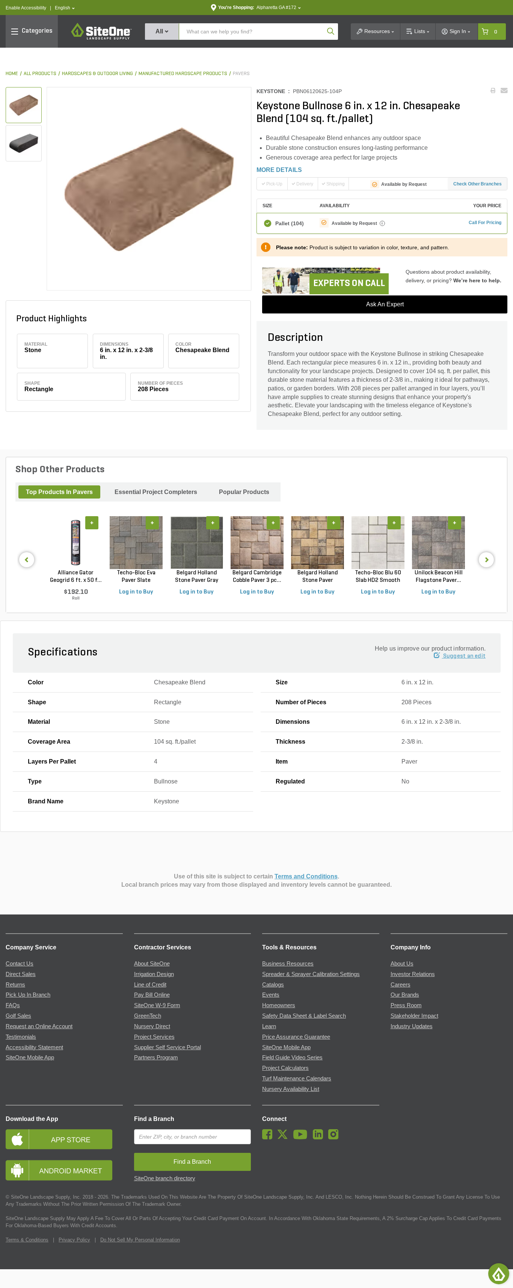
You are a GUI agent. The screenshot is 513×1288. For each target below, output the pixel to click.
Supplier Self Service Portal (167, 1047)
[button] (65, 8)
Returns (15, 985)
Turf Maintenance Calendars (296, 1079)
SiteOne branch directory (164, 1178)
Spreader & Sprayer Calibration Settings (311, 974)
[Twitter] (284, 1137)
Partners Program (156, 1058)
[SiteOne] (101, 38)
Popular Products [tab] (244, 492)
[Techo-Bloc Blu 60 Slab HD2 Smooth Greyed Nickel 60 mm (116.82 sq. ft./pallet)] (378, 543)
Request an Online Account (39, 1026)
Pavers (241, 74)
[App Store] (64, 1139)
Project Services (154, 1037)
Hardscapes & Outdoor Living (97, 74)
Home (12, 74)
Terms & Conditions (27, 1240)
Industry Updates (412, 1026)
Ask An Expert (385, 304)
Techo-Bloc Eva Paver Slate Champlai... (136, 577)
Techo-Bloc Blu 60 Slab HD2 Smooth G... (378, 577)
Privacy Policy (74, 1240)
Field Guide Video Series (292, 1058)
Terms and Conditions (306, 876)
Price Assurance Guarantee (296, 1037)
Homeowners (278, 1005)
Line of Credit (150, 985)
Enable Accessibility (26, 8)
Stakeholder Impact (414, 1016)
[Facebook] (269, 1137)
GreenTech (147, 1016)
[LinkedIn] (320, 1137)
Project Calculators (285, 1068)
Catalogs (273, 985)
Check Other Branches (477, 184)
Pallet (289, 223)
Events (270, 995)
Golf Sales (18, 1016)
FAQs (13, 1005)
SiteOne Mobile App (30, 1058)
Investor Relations (413, 974)
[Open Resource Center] (498, 1273)
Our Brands (405, 995)
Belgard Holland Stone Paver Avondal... (317, 577)
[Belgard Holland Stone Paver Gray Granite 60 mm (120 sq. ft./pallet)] (196, 543)
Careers (400, 985)
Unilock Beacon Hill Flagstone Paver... (439, 576)
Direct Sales (21, 974)
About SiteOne (152, 964)
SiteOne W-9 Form (157, 1005)
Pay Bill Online (152, 995)
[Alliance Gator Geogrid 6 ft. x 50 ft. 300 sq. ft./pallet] (75, 543)
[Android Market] (64, 1170)
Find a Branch (154, 1119)
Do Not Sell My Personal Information (140, 1240)
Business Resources (288, 964)
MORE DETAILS (279, 170)
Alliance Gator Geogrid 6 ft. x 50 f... (76, 576)
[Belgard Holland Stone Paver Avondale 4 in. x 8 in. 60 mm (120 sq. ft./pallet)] (317, 543)
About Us (402, 964)
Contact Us (19, 964)
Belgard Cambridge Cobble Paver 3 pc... (257, 576)
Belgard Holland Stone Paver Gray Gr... (196, 577)
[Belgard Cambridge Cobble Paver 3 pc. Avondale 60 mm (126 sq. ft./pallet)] (257, 543)
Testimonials (21, 1037)
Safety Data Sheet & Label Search (304, 1016)
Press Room (406, 1005)
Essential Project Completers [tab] (156, 492)
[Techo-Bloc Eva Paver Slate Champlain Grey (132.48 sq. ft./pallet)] (136, 543)
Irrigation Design (154, 974)
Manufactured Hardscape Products (183, 74)
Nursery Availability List (290, 1089)
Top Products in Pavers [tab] (59, 492)
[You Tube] (302, 1137)
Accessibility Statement (34, 1047)
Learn (269, 1026)
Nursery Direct (152, 1026)
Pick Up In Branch (28, 995)
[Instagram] (335, 1137)
